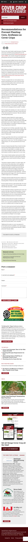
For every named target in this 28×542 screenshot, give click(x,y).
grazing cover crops (8, 243)
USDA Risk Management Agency (10, 247)
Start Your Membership (10, 449)
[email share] (4, 48)
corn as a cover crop (13, 242)
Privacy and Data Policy (20, 538)
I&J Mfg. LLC (18, 507)
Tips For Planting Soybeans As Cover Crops (13, 254)
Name (3, 269)
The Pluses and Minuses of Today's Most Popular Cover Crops (13, 369)
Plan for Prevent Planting (9, 260)
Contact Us (7, 538)
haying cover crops (19, 243)
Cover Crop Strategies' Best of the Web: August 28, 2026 (14, 350)
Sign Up (23, 17)
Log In (15, 1)
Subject (3, 280)
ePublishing (21, 534)
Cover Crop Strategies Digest (10, 20)
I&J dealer (14, 516)
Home (12, 538)
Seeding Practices (14, 42)
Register (21, 1)
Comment (4, 285)
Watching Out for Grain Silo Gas (12, 359)
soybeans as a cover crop (9, 246)
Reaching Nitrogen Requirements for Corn (13, 353)
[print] (7, 48)
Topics (5, 1)
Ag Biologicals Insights (9, 23)
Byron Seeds (18, 489)
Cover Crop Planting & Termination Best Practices (13, 397)
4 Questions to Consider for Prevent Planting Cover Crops (11, 257)
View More (5, 373)
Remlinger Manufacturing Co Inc (19, 460)
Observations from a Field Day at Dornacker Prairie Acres (12, 356)
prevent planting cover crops (10, 244)
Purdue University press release (11, 43)
